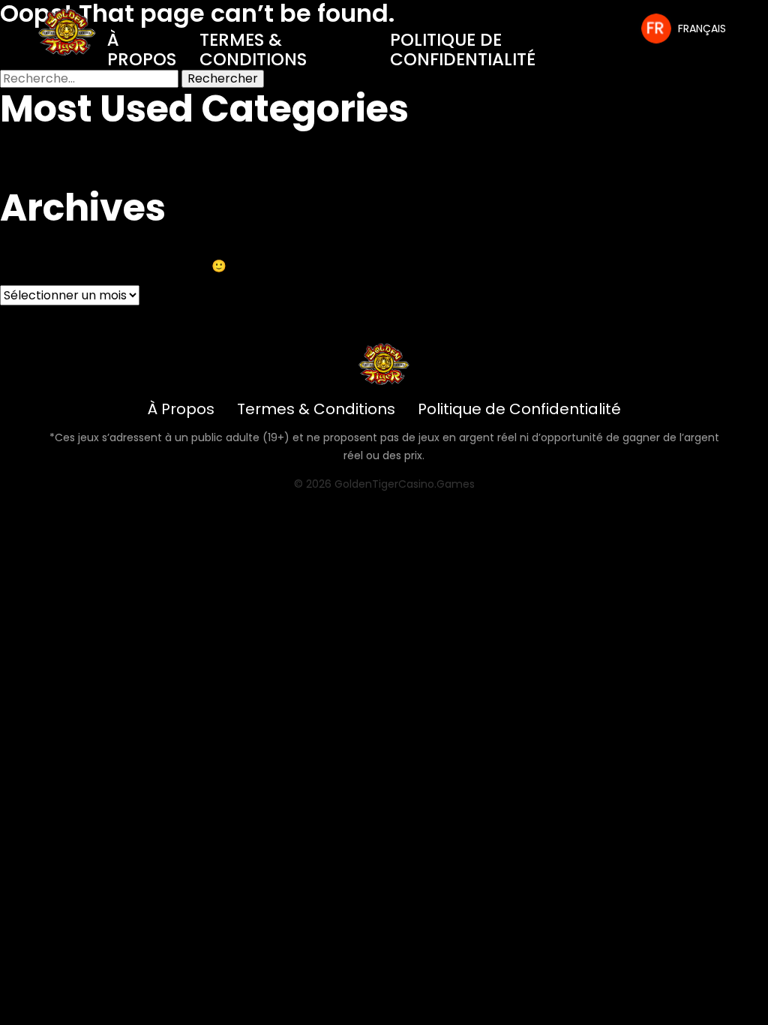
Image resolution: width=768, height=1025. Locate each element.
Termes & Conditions (253, 49)
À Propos (141, 49)
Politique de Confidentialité (463, 49)
